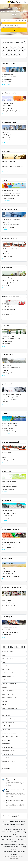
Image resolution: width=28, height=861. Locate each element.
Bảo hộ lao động (8, 659)
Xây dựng (7, 151)
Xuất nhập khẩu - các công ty (11, 627)
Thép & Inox (7, 326)
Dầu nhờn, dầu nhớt (8, 402)
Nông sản (5, 569)
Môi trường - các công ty (9, 481)
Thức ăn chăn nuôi (8, 574)
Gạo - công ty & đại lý (9, 571)
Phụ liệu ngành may (8, 603)
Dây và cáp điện (7, 135)
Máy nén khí (6, 518)
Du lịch (6, 413)
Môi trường (7, 471)
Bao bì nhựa (7, 545)
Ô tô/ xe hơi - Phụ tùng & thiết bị (12, 394)
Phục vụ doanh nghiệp (9, 683)
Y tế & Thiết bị (6, 740)
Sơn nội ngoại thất (8, 372)
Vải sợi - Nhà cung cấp (9, 605)
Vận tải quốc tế (7, 629)
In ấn (6, 180)
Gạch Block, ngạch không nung (11, 367)
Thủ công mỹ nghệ (8, 747)
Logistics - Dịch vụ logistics (10, 632)
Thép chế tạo (6, 343)
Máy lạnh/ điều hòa (8, 106)
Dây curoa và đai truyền (9, 513)
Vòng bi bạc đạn (7, 515)
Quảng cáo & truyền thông (12, 297)
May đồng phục (7, 600)
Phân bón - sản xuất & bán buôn (11, 576)
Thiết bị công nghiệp (8, 510)
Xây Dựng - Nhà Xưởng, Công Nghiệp (13, 166)
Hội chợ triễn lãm (8, 314)
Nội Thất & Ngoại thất (11, 238)
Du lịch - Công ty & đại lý (10, 423)
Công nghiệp (8, 500)
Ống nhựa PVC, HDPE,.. (10, 547)
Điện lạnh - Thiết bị (8, 103)
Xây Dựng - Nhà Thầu (9, 161)
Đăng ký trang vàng (14, 779)
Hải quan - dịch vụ (8, 634)
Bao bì (5, 655)
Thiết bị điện (6, 132)
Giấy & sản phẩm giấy (8, 694)
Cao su (5, 662)
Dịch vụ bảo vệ (8, 79)
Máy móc (5, 712)
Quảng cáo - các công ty (10, 307)
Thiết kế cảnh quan (8, 254)
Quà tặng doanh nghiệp (9, 733)
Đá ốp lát (5, 370)
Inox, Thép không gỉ (8, 336)
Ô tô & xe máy (8, 384)
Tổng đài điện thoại (8, 222)
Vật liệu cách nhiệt (8, 108)
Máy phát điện (7, 140)
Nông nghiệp (8, 558)
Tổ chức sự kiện (8, 312)
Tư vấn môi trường (8, 484)
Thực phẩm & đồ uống (9, 751)
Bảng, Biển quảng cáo (9, 309)
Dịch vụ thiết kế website (15, 801)
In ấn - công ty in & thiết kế (11, 190)
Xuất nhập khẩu (9, 617)
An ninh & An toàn (10, 64)
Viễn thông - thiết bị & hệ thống (11, 219)
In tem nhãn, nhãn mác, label (11, 195)
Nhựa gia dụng (7, 285)
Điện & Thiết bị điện (10, 122)
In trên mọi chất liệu (9, 198)
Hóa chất (5, 701)
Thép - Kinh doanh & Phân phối (11, 338)
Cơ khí (5, 666)
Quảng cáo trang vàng (15, 790)
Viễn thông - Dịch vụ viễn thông (11, 224)
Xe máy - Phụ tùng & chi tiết (10, 397)
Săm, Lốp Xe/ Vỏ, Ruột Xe (10, 399)
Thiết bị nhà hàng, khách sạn (11, 280)
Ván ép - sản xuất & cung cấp (11, 455)
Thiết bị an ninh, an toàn (10, 76)
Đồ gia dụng (8, 267)
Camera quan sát (8, 74)
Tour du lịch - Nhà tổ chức (10, 426)
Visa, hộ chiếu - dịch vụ (10, 431)
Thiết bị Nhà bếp (7, 278)
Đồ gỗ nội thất (7, 457)
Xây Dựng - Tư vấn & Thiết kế (11, 164)
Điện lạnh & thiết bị (10, 93)
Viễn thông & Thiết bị (10, 209)
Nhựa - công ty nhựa (9, 539)
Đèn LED (5, 251)
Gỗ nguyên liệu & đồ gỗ (11, 442)
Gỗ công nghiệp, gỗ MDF (10, 460)
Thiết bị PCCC (7, 82)
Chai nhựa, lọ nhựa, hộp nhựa (12, 542)
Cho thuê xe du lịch (9, 428)
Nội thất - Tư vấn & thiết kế (10, 248)
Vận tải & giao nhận (8, 690)
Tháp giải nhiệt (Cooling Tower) (11, 111)
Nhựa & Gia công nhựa (11, 529)
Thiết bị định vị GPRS (8, 227)
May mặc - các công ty (9, 598)
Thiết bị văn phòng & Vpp (9, 754)
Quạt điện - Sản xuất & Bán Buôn (12, 283)
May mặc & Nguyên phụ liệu (13, 588)
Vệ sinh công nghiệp (8, 489)
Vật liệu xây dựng (9, 355)
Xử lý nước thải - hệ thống (10, 486)
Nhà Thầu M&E (7, 169)
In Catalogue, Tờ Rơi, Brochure (12, 193)
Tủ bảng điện (6, 137)
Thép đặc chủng (7, 341)
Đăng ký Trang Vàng (10, 815)
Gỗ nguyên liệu (7, 452)
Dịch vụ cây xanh (7, 256)
